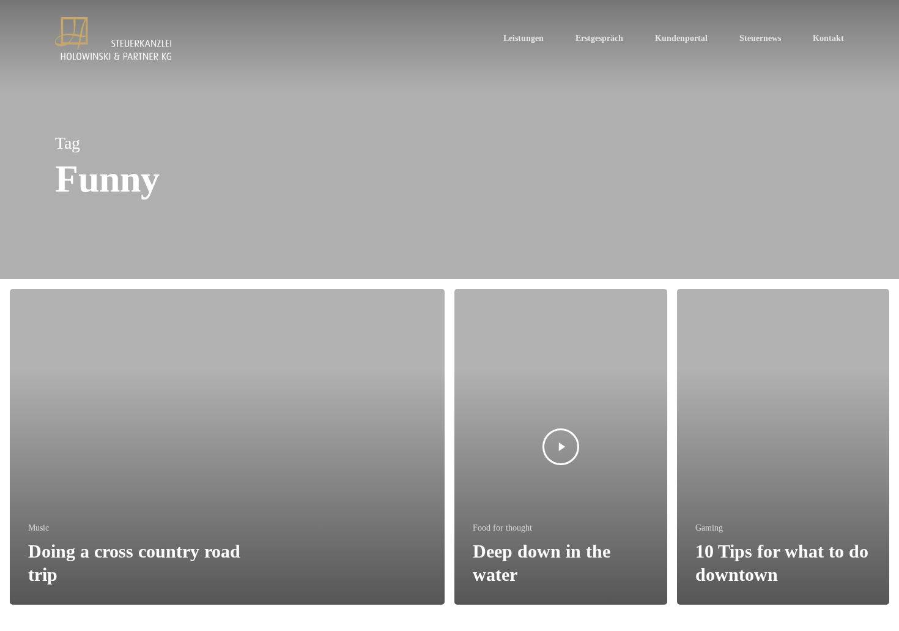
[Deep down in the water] (560, 447)
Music (38, 527)
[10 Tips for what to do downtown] (783, 447)
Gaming (709, 527)
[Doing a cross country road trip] (227, 447)
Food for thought (502, 527)
